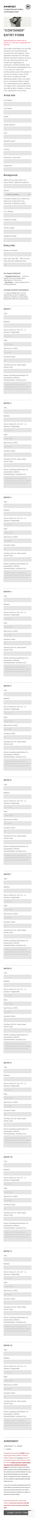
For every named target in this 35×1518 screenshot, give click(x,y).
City (5, 133)
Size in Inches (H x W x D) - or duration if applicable (15, 331)
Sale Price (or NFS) (11, 348)
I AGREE (8, 1449)
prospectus (20, 1458)
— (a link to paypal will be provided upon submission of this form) (16, 278)
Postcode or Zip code (12, 157)
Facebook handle (10, 220)
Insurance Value (9, 357)
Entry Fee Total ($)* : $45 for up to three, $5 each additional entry (17, 260)
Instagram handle (10, 236)
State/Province (9, 141)
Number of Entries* (11, 250)
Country (7, 149)
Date (5, 340)
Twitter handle (9, 228)
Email (6, 117)
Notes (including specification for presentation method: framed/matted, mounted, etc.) (16, 377)
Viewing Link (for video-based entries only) (15, 460)
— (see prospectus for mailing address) (17, 283)
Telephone (8, 166)
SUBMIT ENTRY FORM (17, 1512)
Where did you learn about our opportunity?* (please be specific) (16, 181)
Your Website (8, 211)
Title (5, 313)
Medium (7, 322)
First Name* (8, 100)
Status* (6, 190)
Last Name (8, 108)
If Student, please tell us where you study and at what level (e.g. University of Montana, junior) (17, 201)
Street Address (9, 125)
